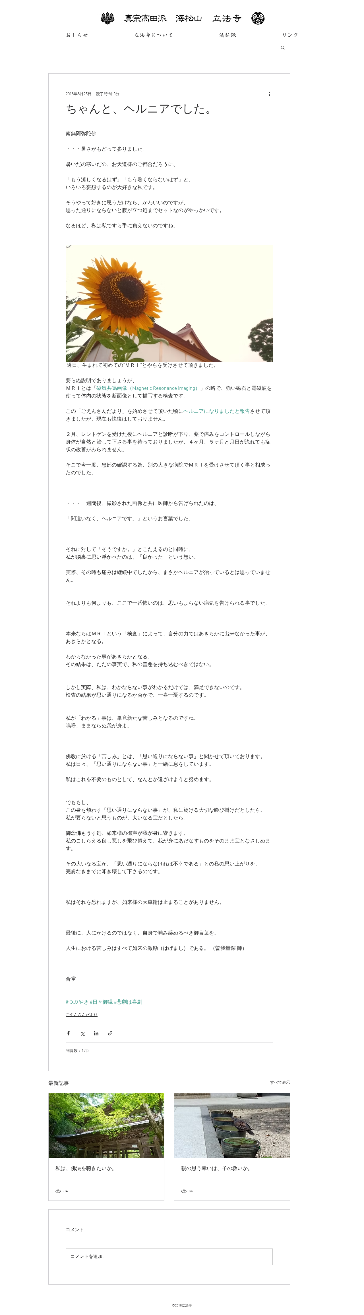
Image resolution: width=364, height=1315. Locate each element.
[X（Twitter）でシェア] (82, 1033)
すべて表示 (280, 1082)
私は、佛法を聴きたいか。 (86, 1169)
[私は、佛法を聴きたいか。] (106, 1125)
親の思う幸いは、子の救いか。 (217, 1169)
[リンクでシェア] (110, 1033)
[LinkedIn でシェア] (96, 1033)
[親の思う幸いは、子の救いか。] (232, 1125)
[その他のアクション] (269, 94)
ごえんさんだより (82, 1015)
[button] (283, 47)
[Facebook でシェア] (68, 1033)
